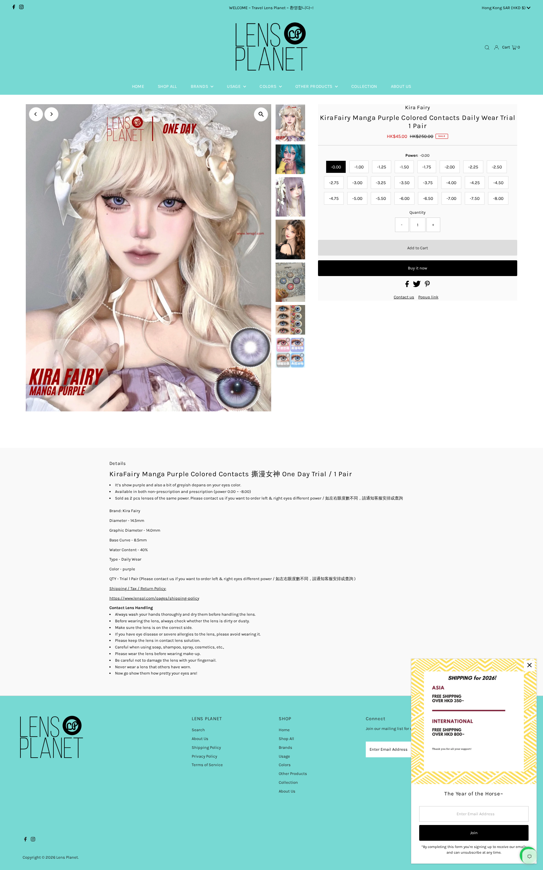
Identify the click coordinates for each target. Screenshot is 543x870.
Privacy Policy (204, 756)
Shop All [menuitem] (167, 86)
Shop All (286, 738)
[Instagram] (21, 7)
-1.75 (426, 167)
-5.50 (381, 198)
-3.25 (381, 182)
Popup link (428, 297)
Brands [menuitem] (200, 86)
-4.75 (334, 198)
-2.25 (473, 167)
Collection (288, 782)
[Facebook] (14, 7)
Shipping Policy (206, 747)
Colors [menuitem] (268, 86)
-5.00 (357, 198)
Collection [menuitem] (364, 86)
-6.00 (404, 198)
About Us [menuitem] (401, 86)
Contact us (404, 297)
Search (198, 729)
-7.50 (475, 198)
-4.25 (475, 182)
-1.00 (359, 167)
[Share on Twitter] (417, 285)
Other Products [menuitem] (314, 86)
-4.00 (451, 182)
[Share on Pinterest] (427, 285)
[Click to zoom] (261, 114)
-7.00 (451, 198)
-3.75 (428, 182)
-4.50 (498, 182)
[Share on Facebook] (407, 285)
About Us (200, 738)
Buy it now (417, 268)
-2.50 (497, 167)
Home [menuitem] (138, 86)
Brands (285, 747)
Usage (284, 756)
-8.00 (498, 198)
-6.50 (428, 198)
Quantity (417, 212)
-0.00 (336, 167)
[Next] (51, 114)
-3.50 (404, 182)
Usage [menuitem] (234, 86)
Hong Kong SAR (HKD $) (504, 7)
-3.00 (357, 182)
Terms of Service (207, 764)
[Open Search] (487, 47)
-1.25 (381, 167)
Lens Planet (67, 857)
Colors (285, 764)
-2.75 (334, 182)
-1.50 (404, 167)
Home (284, 729)
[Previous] (36, 114)
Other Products (293, 773)
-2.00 (450, 167)
